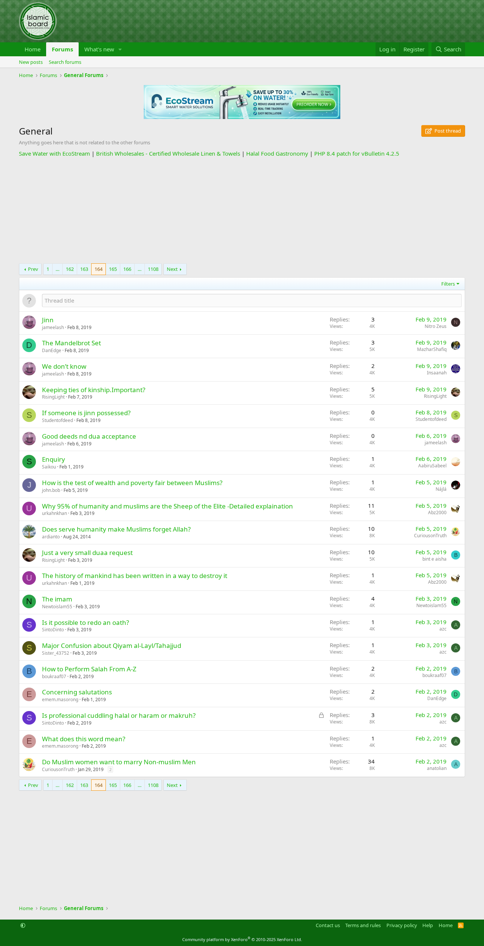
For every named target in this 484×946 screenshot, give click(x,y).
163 (84, 269)
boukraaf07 (54, 676)
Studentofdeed (57, 420)
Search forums (65, 62)
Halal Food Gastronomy (277, 153)
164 (98, 269)
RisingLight (53, 397)
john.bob (51, 490)
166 (127, 269)
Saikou (49, 467)
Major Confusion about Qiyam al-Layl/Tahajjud (111, 645)
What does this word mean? (83, 738)
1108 (153, 269)
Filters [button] (448, 283)
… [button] (57, 269)
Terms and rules (363, 925)
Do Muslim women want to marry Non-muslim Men (119, 761)
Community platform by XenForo (242, 939)
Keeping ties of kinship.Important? (93, 389)
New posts (31, 62)
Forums (62, 49)
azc (443, 629)
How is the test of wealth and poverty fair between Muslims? (132, 482)
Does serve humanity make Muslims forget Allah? (116, 529)
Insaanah (437, 372)
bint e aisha (434, 559)
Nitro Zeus (436, 326)
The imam (57, 599)
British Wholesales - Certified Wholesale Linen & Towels (168, 153)
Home (32, 49)
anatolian (437, 768)
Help (427, 925)
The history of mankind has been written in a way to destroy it (134, 575)
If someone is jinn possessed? (86, 412)
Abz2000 (437, 512)
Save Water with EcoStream (54, 153)
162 (70, 269)
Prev (33, 269)
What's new (99, 49)
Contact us (328, 925)
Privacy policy (401, 925)
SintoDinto (53, 629)
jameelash (53, 327)
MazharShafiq (432, 349)
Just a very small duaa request (87, 552)
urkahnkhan (54, 513)
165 (113, 269)
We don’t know (64, 366)
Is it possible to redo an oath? (85, 622)
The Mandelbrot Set (71, 343)
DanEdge (51, 350)
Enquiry (53, 459)
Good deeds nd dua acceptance (89, 436)
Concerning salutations (77, 692)
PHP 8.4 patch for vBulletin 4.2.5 (356, 153)
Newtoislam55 (57, 606)
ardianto (51, 536)
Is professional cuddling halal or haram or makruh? (118, 715)
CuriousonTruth (430, 535)
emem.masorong (60, 699)
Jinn (48, 319)
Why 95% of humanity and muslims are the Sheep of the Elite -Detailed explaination (167, 506)
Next (172, 269)
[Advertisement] (242, 210)
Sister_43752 (55, 653)
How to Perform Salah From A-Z (89, 669)
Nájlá (441, 489)
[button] (120, 49)
